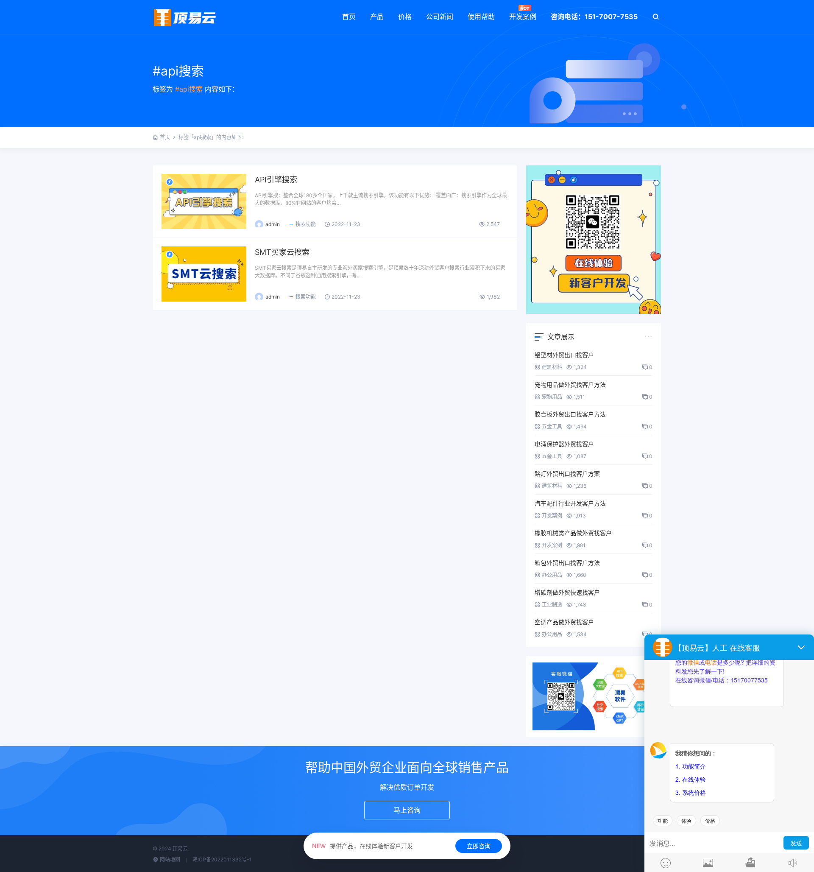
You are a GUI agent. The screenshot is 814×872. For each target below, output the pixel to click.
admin (272, 224)
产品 (377, 16)
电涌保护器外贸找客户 (564, 443)
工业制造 (552, 604)
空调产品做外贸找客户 (564, 622)
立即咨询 (479, 846)
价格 (405, 16)
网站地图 (169, 859)
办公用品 (552, 575)
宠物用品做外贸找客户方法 (570, 384)
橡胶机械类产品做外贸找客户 (573, 533)
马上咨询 (407, 810)
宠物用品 (552, 397)
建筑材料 (552, 367)
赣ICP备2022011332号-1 (222, 859)
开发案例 (522, 16)
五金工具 (552, 426)
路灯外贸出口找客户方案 (567, 473)
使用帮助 (481, 16)
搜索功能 (305, 224)
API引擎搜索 (276, 179)
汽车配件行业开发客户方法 (570, 503)
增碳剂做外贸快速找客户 (567, 592)
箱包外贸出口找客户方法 (567, 562)
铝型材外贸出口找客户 (564, 354)
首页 (349, 16)
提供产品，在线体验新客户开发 (362, 846)
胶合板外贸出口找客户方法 (570, 414)
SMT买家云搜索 (282, 252)
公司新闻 (439, 16)
